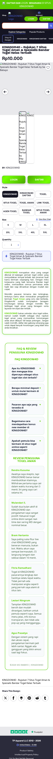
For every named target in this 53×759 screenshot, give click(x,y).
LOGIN (31, 19)
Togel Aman (19, 299)
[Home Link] (15, 16)
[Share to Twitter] (5, 697)
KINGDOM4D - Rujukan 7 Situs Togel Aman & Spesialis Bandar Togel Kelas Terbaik (26, 681)
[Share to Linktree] (21, 697)
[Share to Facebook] (13, 697)
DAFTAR (39, 179)
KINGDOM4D (11, 272)
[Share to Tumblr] (45, 697)
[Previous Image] (5, 92)
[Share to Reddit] (37, 697)
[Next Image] (48, 92)
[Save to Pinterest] (29, 697)
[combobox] (25, 26)
